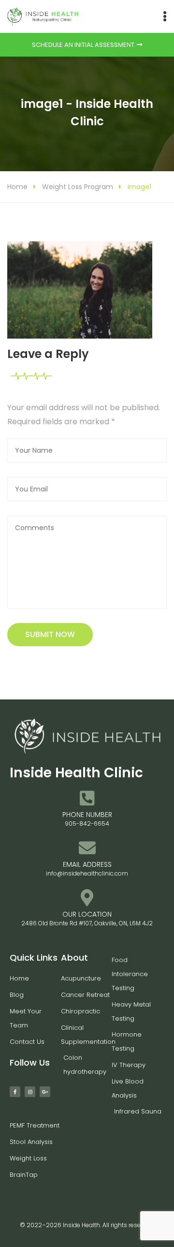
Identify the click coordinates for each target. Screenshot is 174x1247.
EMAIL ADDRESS (87, 864)
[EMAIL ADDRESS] (87, 847)
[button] (164, 17)
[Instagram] (30, 1091)
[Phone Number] (87, 797)
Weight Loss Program (77, 187)
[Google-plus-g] (45, 1091)
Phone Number (87, 814)
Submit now (50, 634)
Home (17, 187)
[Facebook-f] (15, 1091)
